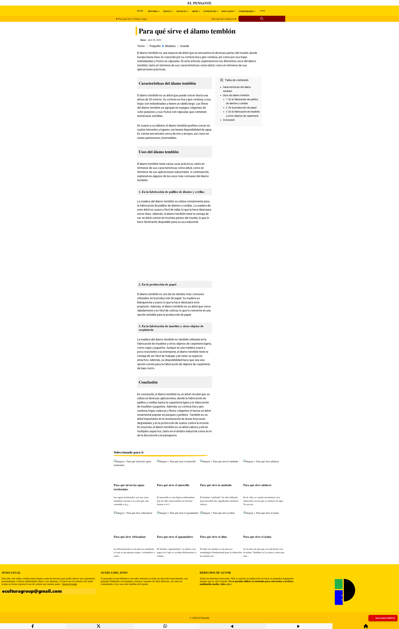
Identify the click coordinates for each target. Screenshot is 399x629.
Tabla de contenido (236, 80)
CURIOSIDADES (245, 11)
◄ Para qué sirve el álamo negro (131, 19)
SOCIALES (181, 11)
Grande (184, 46)
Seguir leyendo (69, 584)
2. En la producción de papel (241, 107)
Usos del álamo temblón (236, 95)
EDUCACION (227, 11)
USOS (262, 10)
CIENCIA (167, 11)
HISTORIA (153, 11)
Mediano (170, 46)
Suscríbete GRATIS (385, 618)
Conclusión (229, 119)
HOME (140, 10)
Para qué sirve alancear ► (224, 19)
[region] (238, 154)
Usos (143, 40)
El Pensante (199, 3)
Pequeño (155, 46)
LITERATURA (209, 11)
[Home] (365, 627)
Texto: (141, 46)
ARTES (195, 11)
